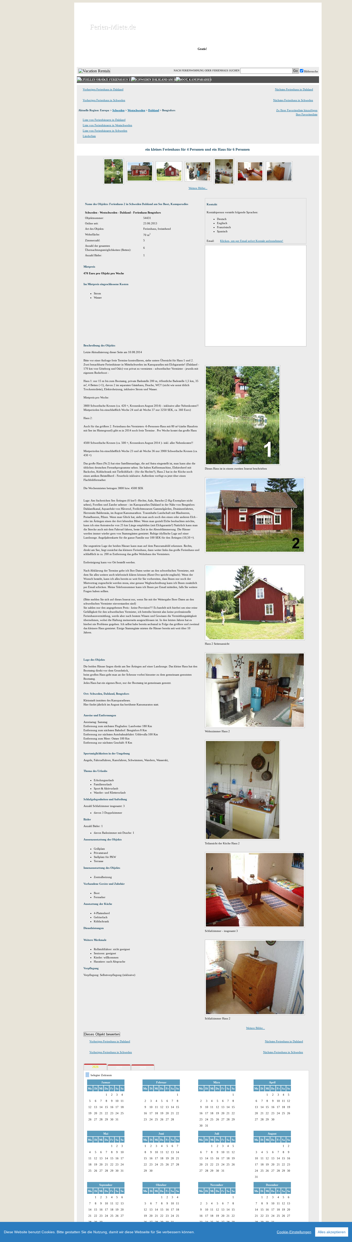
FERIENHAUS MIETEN (139, 59)
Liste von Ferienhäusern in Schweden (105, 130)
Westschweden (136, 110)
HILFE (305, 59)
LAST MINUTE (240, 59)
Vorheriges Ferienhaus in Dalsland (103, 89)
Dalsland (153, 110)
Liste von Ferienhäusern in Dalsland (104, 119)
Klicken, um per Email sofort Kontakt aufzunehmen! (251, 240)
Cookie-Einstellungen (294, 1232)
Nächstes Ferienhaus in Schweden (293, 100)
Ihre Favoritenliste (306, 114)
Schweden (118, 110)
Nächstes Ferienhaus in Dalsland (294, 89)
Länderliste (89, 136)
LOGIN (274, 59)
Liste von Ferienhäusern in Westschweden (107, 125)
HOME (94, 59)
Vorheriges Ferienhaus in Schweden (104, 100)
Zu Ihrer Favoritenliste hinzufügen (296, 110)
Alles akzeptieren (332, 1232)
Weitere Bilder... (198, 188)
